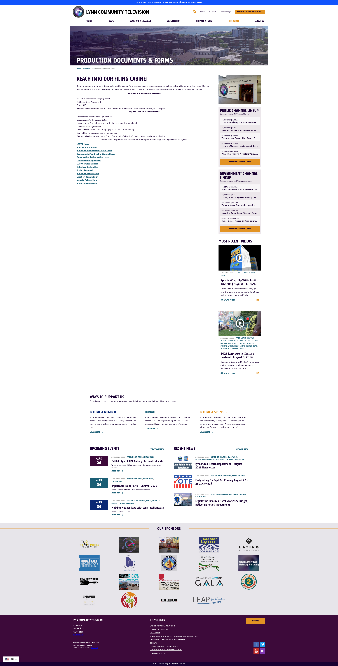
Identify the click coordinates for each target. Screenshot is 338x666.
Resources (234, 21)
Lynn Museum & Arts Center (240, 346)
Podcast (239, 273)
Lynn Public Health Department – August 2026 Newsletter (218, 465)
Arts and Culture (134, 457)
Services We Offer (204, 21)
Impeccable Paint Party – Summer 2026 (134, 486)
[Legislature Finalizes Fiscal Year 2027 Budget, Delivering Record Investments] (183, 499)
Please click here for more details (187, 2)
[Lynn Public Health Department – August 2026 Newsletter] (183, 462)
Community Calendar (140, 21)
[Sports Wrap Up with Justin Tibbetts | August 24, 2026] (240, 258)
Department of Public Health (208, 460)
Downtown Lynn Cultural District (235, 341)
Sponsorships (225, 12)
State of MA (200, 497)
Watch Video (229, 300)
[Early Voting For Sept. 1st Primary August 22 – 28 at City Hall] (183, 481)
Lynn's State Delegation (221, 494)
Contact (212, 12)
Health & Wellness (230, 460)
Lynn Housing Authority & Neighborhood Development (174, 636)
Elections (226, 476)
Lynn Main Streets (157, 653)
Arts (238, 338)
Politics (241, 476)
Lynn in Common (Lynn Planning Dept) (166, 650)
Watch (89, 21)
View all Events (157, 449)
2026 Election (173, 21)
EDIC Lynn (154, 643)
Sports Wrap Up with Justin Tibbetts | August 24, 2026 (238, 282)
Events (255, 341)
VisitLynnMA (148, 457)
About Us (259, 21)
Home (79, 69)
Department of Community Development (167, 639)
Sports (247, 273)
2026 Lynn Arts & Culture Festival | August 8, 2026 (237, 355)
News (111, 21)
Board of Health (218, 457)
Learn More (96, 432)
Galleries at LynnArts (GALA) (232, 343)
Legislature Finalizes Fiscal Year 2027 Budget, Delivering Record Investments (221, 502)
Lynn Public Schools (159, 629)
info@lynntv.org (78, 635)
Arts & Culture (247, 338)
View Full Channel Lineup (240, 162)
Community (148, 479)
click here (94, 648)
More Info (117, 471)
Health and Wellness (124, 503)
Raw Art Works (239, 348)
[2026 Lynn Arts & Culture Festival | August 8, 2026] (240, 323)
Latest (202, 12)
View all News (242, 449)
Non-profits (225, 348)
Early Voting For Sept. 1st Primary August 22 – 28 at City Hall (221, 482)
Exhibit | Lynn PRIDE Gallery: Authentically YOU (137, 461)
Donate (255, 621)
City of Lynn (132, 501)
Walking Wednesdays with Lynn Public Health (137, 508)
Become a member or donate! (250, 12)
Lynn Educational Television (162, 626)
